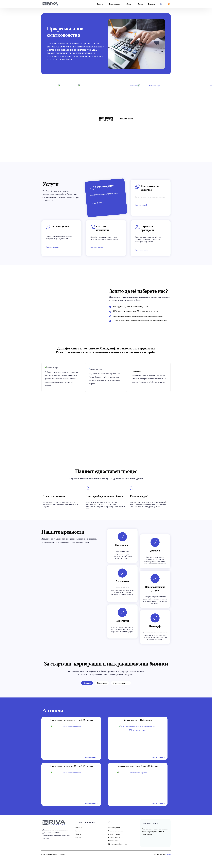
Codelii (168, 854)
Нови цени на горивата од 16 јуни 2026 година (71, 766)
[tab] (87, 683)
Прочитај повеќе (97, 203)
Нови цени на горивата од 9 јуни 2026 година (137, 766)
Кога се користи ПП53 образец (137, 720)
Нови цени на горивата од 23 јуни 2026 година (71, 720)
